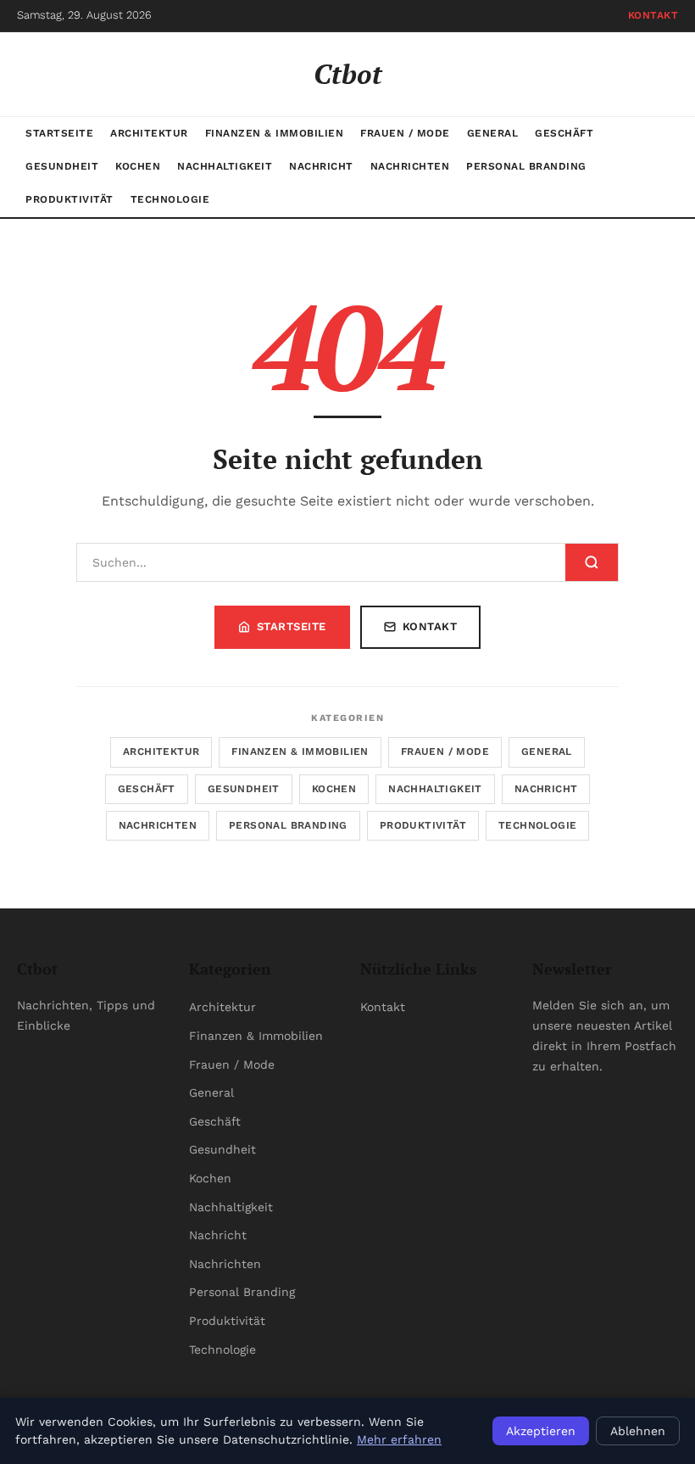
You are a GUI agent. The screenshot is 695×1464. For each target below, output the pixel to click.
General (493, 133)
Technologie (170, 199)
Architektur (149, 133)
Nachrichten (410, 166)
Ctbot (348, 74)
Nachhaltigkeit (224, 166)
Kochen (137, 166)
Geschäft (564, 133)
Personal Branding (526, 166)
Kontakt (653, 15)
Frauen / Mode (405, 133)
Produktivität (69, 199)
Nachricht (321, 166)
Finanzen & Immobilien (274, 133)
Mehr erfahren (399, 1439)
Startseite (59, 133)
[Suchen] (591, 562)
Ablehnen (637, 1431)
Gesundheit (61, 166)
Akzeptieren (540, 1431)
